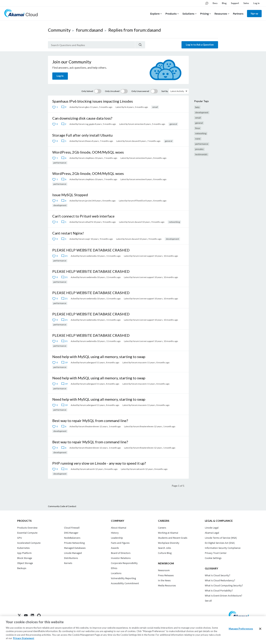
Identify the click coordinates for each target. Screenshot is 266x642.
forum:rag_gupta (86, 124)
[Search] (140, 44)
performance (59, 162)
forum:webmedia (88, 256)
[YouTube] (26, 615)
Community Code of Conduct (62, 506)
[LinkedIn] (32, 615)
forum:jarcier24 (86, 200)
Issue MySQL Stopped (70, 195)
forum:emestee (136, 124)
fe (125, 107)
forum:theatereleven (89, 426)
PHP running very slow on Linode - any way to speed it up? (99, 463)
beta (197, 107)
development (59, 205)
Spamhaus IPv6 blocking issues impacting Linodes (92, 101)
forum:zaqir (84, 239)
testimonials (201, 154)
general (173, 124)
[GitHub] (39, 615)
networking (174, 222)
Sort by (164, 91)
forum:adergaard (88, 362)
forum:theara (85, 141)
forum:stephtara (86, 158)
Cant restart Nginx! (68, 233)
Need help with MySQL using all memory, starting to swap (98, 356)
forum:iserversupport (143, 256)
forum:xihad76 (86, 222)
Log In (60, 75)
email (155, 107)
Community (59, 30)
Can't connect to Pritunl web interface (83, 216)
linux (197, 128)
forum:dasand (89, 30)
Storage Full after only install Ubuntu (82, 135)
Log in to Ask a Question (200, 44)
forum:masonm (139, 362)
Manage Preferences (241, 628)
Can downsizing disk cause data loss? (82, 118)
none (197, 138)
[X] (19, 615)
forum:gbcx (84, 107)
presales (199, 149)
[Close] (260, 629)
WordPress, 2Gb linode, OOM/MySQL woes (88, 152)
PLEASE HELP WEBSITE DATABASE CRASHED (91, 250)
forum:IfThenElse (136, 200)
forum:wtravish (87, 469)
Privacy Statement (23, 638)
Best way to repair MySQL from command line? (90, 420)
